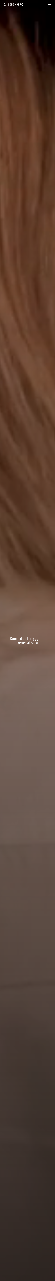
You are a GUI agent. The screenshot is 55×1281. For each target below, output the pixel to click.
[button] (49, 4)
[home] (13, 4)
